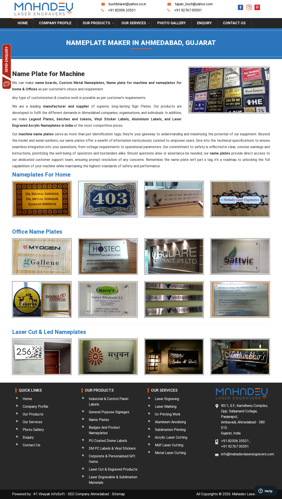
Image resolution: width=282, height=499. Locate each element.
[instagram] (248, 5)
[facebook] (239, 5)
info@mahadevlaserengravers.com (247, 454)
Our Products (96, 23)
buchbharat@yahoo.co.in (127, 4)
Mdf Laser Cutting (169, 445)
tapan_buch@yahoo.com (194, 4)
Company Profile (55, 23)
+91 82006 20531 (122, 10)
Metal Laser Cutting (170, 453)
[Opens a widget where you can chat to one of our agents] (265, 491)
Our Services (133, 23)
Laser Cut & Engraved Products (113, 469)
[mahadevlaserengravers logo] (44, 9)
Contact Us (234, 23)
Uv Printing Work (167, 414)
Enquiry (204, 23)
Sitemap (118, 494)
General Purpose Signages (109, 412)
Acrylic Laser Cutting (171, 437)
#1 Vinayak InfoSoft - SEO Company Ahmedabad (71, 494)
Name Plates (99, 420)
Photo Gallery (171, 23)
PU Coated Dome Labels (108, 441)
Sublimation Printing (170, 430)
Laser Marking (165, 406)
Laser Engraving (167, 399)
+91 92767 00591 (188, 10)
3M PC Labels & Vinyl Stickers (112, 448)
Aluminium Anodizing (170, 422)
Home (23, 23)
